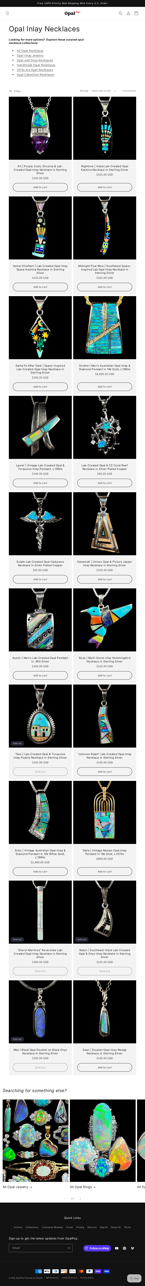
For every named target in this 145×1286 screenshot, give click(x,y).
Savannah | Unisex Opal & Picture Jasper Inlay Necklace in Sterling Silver (104, 563)
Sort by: (84, 90)
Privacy (80, 1227)
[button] (7, 13)
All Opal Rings (81, 1187)
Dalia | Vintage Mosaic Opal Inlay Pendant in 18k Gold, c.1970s (105, 852)
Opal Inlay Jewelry (30, 55)
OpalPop (20, 1278)
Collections (32, 1227)
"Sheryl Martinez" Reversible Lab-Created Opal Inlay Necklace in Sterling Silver (40, 953)
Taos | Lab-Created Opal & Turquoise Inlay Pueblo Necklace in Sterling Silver (40, 755)
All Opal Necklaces (30, 51)
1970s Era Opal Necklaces (35, 70)
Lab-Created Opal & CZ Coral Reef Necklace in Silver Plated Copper (105, 467)
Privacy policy (87, 1277)
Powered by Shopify (33, 1278)
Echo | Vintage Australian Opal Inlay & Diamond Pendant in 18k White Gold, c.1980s (40, 854)
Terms (127, 1227)
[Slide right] (80, 1199)
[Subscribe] (68, 1248)
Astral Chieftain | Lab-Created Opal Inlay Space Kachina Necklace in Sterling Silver (40, 269)
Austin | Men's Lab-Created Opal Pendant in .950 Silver (40, 659)
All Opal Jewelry (15, 1187)
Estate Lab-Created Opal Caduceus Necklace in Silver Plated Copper (40, 563)
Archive (18, 1227)
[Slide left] (65, 1199)
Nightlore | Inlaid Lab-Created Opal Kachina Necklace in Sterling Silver (104, 168)
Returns (92, 1227)
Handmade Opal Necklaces (36, 65)
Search (104, 1227)
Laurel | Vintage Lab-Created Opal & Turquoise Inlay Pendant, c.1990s (40, 467)
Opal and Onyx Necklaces (35, 60)
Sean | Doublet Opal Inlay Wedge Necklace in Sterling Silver (105, 1051)
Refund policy (52, 1277)
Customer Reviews (52, 1227)
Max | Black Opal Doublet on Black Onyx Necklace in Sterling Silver (40, 1051)
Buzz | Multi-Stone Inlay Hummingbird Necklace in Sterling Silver (104, 659)
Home (69, 1227)
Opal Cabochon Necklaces (35, 74)
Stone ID (116, 1227)
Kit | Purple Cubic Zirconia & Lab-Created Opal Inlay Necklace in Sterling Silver (40, 170)
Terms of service (69, 1277)
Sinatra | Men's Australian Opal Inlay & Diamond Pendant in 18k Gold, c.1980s (104, 367)
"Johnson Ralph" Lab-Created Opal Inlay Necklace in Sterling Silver (105, 755)
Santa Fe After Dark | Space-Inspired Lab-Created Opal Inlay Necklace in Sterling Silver (40, 369)
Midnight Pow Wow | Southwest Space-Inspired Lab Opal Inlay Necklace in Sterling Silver (104, 269)
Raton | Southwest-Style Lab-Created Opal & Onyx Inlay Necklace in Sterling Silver (104, 953)
